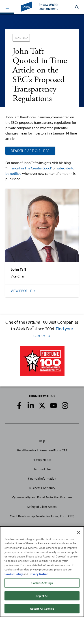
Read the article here (30, 150)
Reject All (42, 596)
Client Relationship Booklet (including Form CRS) (42, 516)
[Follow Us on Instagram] (65, 405)
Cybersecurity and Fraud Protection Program (42, 497)
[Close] (79, 532)
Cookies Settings (42, 583)
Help (42, 441)
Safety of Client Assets (42, 507)
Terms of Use (42, 469)
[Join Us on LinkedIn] (30, 405)
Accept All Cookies (42, 608)
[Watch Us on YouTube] (53, 405)
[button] (7, 7)
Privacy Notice (42, 460)
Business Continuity (42, 488)
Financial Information (42, 478)
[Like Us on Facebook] (19, 405)
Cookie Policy (13, 574)
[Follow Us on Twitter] (42, 405)
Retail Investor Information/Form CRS (42, 450)
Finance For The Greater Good (29, 168)
